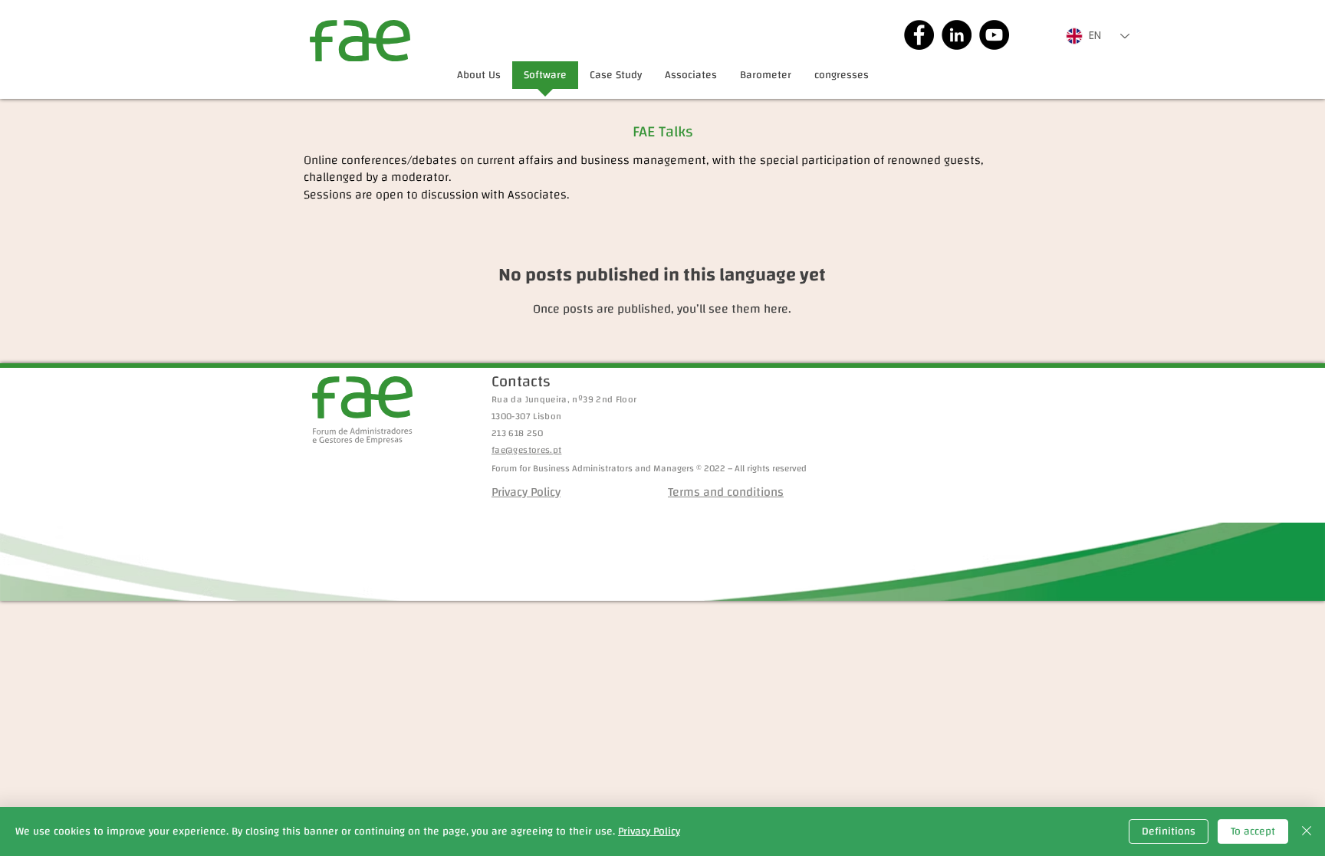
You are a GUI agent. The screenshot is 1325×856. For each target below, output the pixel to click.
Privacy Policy (649, 831)
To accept (1253, 831)
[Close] (1306, 831)
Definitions (1168, 831)
